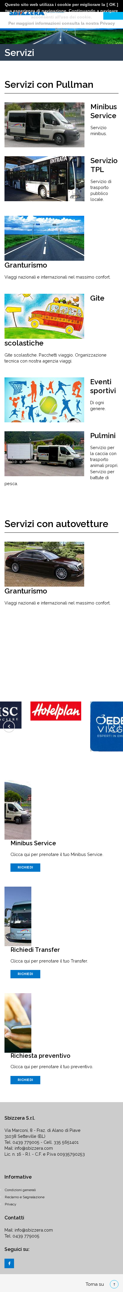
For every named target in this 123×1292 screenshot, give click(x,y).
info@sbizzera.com (34, 1148)
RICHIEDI (25, 867)
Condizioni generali (20, 1190)
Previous (9, 726)
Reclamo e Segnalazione (24, 1197)
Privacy (10, 1204)
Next (114, 726)
